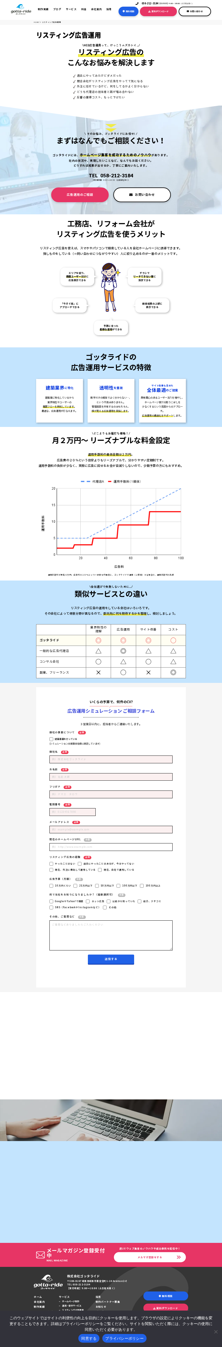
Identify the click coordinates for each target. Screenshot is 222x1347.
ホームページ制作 (70, 1301)
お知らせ (101, 1306)
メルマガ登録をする (150, 1257)
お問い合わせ (196, 11)
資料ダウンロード (160, 11)
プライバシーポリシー (124, 1338)
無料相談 (130, 11)
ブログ (57, 9)
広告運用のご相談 (80, 195)
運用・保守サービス (72, 1305)
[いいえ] (215, 1331)
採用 (109, 9)
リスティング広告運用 (73, 1310)
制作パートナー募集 (108, 1301)
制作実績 (43, 9)
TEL (111, 175)
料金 (84, 9)
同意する (89, 1338)
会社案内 (96, 9)
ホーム (38, 1296)
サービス (71, 9)
